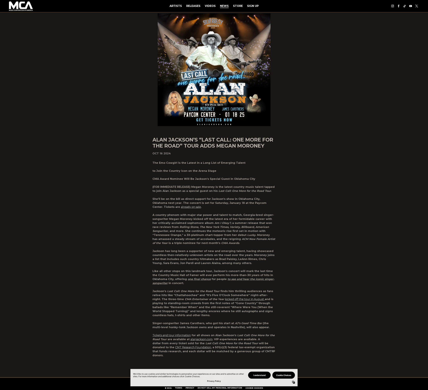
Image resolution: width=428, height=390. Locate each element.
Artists (176, 6)
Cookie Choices (254, 388)
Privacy (190, 388)
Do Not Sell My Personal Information (220, 388)
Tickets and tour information (171, 335)
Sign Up (253, 6)
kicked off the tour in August (245, 299)
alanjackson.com (201, 339)
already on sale (191, 207)
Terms (178, 388)
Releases (193, 6)
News (224, 6)
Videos (210, 6)
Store (238, 6)
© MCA (168, 388)
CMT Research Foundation (193, 347)
